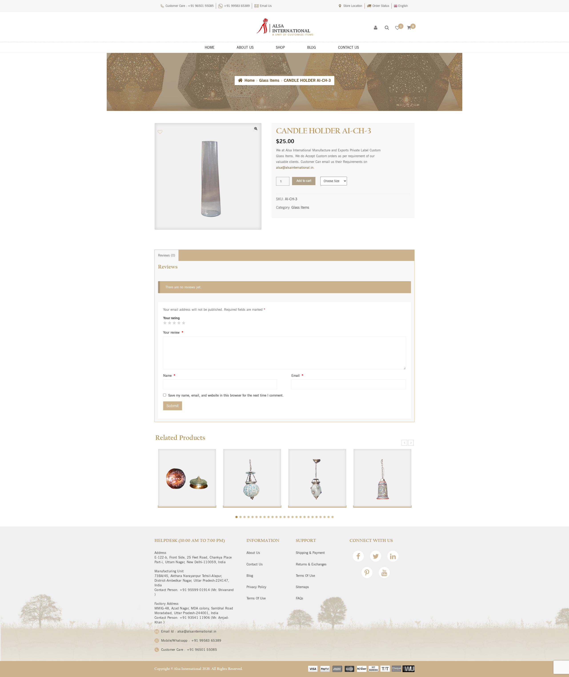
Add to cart (304, 181)
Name (169, 376)
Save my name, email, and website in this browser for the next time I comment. (226, 395)
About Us (253, 553)
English (402, 6)
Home (249, 80)
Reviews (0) (166, 255)
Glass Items (269, 80)
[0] (409, 28)
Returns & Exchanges (311, 564)
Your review (173, 332)
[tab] (166, 255)
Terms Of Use (256, 598)
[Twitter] (375, 557)
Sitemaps (302, 587)
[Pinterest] (367, 574)
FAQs (299, 598)
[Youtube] (384, 574)
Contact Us (254, 564)
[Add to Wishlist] (160, 131)
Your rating (171, 318)
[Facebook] (358, 557)
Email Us (266, 6)
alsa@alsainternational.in (294, 168)
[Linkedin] (393, 557)
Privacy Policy (256, 587)
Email (297, 376)
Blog (249, 576)
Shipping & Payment (310, 553)
